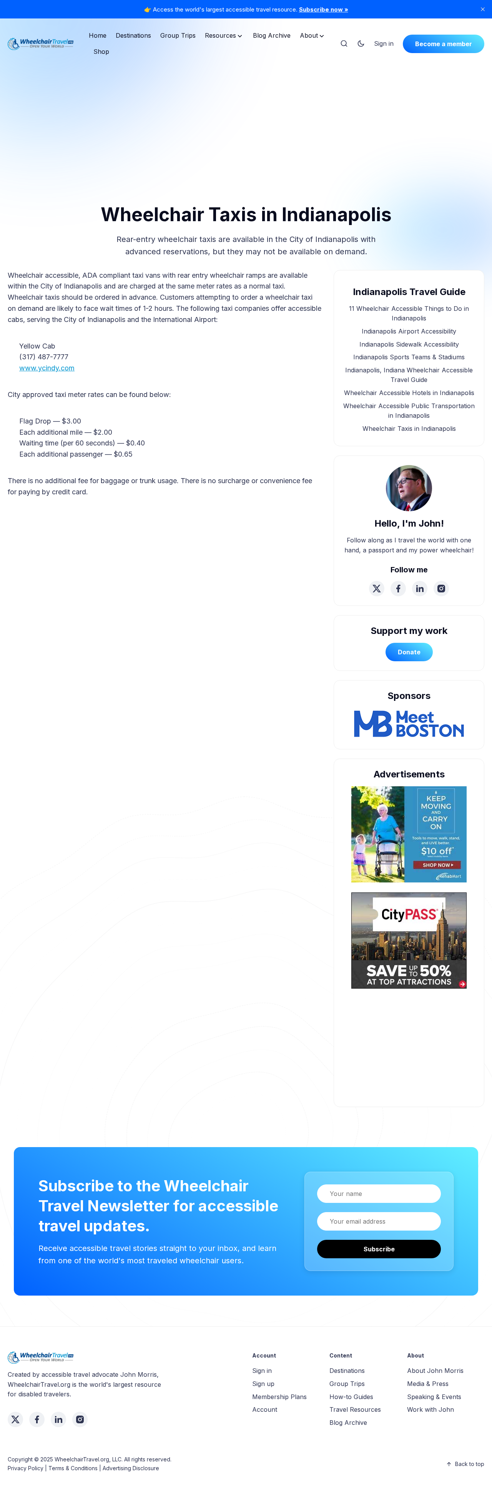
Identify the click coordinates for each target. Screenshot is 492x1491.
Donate (409, 652)
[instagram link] (441, 588)
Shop (101, 51)
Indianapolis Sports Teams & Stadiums (409, 357)
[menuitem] (97, 36)
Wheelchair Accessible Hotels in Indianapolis (409, 393)
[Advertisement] (246, 120)
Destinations (133, 35)
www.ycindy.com (47, 368)
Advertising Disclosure (131, 1468)
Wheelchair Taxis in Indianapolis (409, 428)
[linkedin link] (419, 588)
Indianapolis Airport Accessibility (409, 331)
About (309, 35)
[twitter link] (376, 588)
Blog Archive (272, 35)
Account (264, 1409)
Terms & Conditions (73, 1468)
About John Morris (435, 1370)
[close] (483, 9)
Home (97, 35)
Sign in (384, 43)
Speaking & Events (434, 1397)
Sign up (263, 1384)
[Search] (344, 44)
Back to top (469, 1464)
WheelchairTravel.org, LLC (88, 1459)
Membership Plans (279, 1397)
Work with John (430, 1409)
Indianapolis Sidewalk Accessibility (409, 344)
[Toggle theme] (361, 44)
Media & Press (428, 1384)
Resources (220, 35)
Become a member (443, 44)
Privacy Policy (25, 1468)
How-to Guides (351, 1397)
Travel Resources (355, 1409)
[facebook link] (398, 588)
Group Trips (178, 35)
